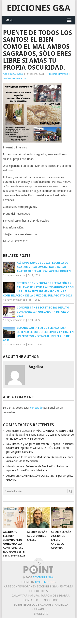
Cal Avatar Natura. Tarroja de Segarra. (41, 595)
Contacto (30, 600)
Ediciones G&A (38, 8)
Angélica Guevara (13, 73)
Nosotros (51, 600)
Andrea (10, 475)
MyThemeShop (45, 582)
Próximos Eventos (58, 73)
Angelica (11, 457)
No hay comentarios (15, 78)
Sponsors (41, 613)
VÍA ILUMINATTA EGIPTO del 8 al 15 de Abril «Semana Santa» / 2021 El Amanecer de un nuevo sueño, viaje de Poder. (40, 434)
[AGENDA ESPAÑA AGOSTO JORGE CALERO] (38, 517)
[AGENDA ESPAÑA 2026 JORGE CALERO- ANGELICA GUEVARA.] (62, 517)
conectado (36, 407)
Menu (9, 20)
